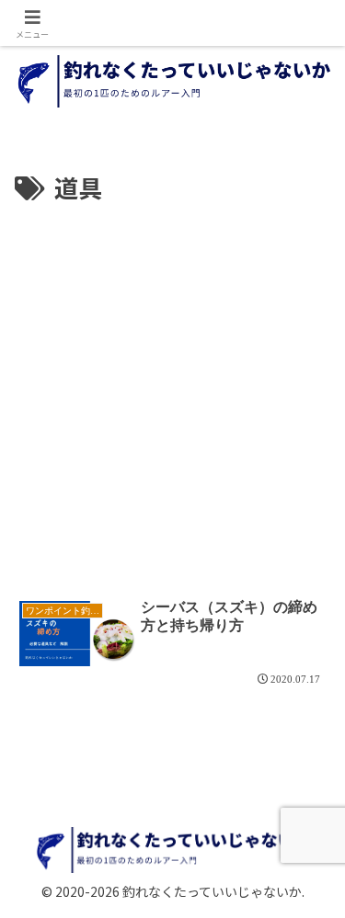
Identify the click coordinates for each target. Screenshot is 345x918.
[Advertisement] (172, 390)
